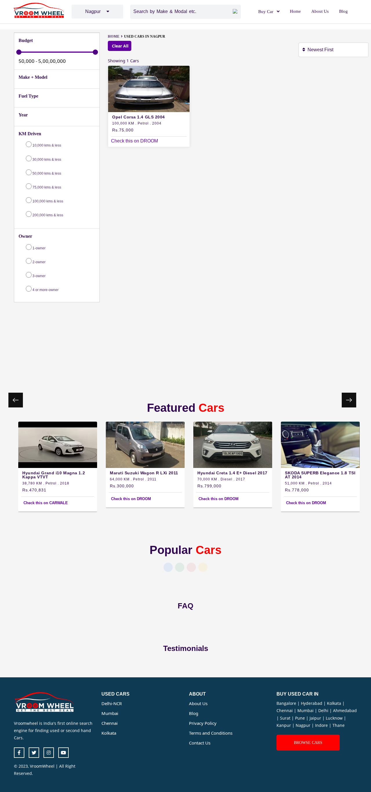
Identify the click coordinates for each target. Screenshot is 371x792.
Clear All (119, 46)
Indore (322, 725)
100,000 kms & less (47, 201)
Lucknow (335, 718)
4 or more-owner (45, 290)
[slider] (18, 52)
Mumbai (109, 713)
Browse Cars (308, 742)
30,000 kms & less (46, 160)
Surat (286, 718)
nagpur (95, 11)
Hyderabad (312, 703)
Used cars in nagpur (144, 36)
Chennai (109, 723)
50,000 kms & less (46, 173)
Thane (338, 725)
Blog (343, 11)
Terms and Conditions (210, 733)
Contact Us (199, 743)
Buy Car (265, 11)
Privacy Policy (203, 723)
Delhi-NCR (111, 703)
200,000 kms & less (47, 215)
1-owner (39, 248)
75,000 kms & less (46, 187)
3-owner (39, 276)
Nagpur (304, 725)
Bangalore (287, 703)
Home (295, 11)
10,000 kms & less (46, 145)
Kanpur (284, 725)
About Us (320, 11)
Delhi (324, 710)
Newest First (321, 49)
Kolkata (108, 733)
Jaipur (316, 718)
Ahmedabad (345, 710)
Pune (300, 718)
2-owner (39, 262)
